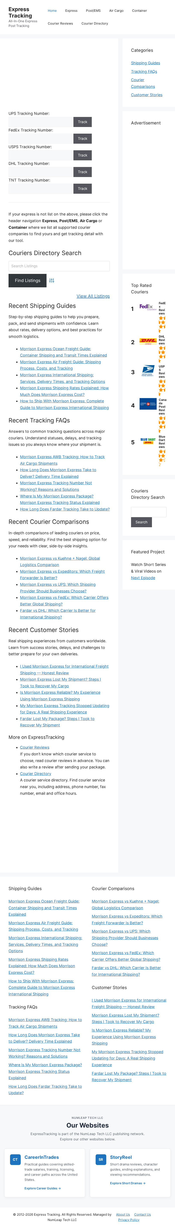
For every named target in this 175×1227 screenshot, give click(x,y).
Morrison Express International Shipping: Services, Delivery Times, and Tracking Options (45, 944)
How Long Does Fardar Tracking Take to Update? (65, 509)
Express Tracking (20, 12)
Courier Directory (95, 23)
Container (139, 11)
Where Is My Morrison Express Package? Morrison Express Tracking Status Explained (45, 1071)
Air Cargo (116, 11)
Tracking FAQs (144, 71)
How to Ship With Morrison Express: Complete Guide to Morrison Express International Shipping (42, 987)
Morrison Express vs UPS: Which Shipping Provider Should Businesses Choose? (125, 937)
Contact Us (142, 1214)
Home (52, 11)
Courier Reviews (60, 23)
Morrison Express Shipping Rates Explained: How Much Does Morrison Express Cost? (42, 966)
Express (71, 11)
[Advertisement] (59, 79)
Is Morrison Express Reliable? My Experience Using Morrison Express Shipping (124, 1036)
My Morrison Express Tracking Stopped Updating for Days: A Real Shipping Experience (127, 1058)
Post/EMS (93, 11)
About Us (123, 1214)
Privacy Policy (128, 1220)
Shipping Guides (145, 63)
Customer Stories (146, 95)
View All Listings (93, 296)
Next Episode (143, 578)
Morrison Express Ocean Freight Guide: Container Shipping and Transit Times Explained (44, 908)
